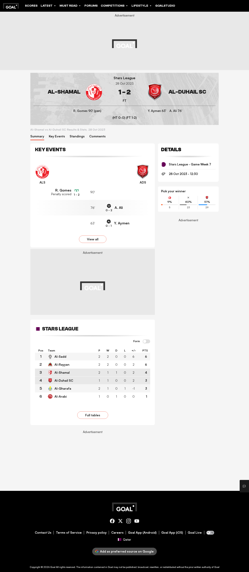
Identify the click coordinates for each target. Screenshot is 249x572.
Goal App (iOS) (172, 532)
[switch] (146, 341)
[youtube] (137, 521)
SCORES (31, 5)
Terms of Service (69, 532)
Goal (52, 567)
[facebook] (112, 521)
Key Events (57, 136)
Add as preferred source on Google (127, 551)
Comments (97, 136)
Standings (77, 136)
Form (136, 341)
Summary (37, 136)
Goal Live (195, 532)
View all (92, 239)
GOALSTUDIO (165, 5)
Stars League (124, 78)
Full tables (92, 415)
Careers (117, 532)
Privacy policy (96, 532)
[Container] (68, 92)
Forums (91, 5)
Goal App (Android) (142, 532)
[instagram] (128, 521)
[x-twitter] (120, 521)
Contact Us (43, 532)
